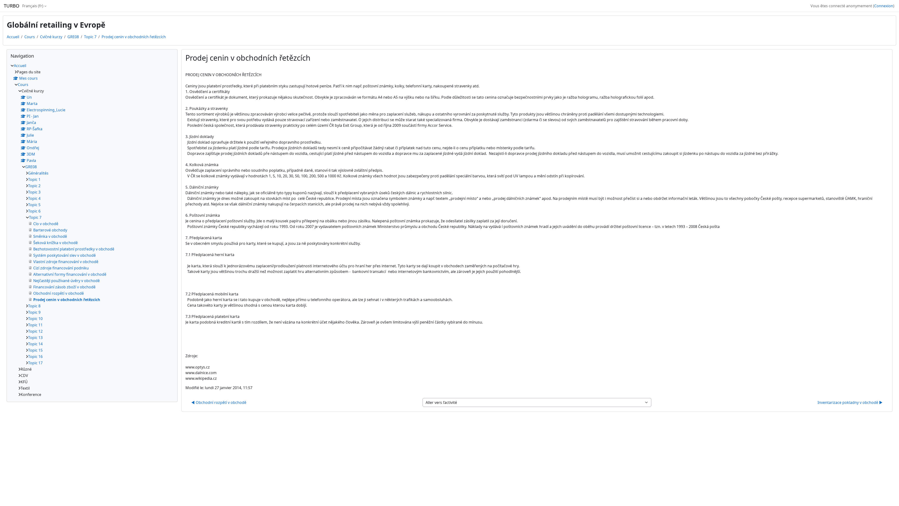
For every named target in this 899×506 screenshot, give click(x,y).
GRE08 (73, 36)
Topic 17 (35, 362)
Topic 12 (35, 331)
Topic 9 (34, 312)
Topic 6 (34, 211)
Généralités (38, 173)
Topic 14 (35, 343)
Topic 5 (34, 204)
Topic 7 (90, 36)
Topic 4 (34, 198)
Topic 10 (35, 318)
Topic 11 (35, 324)
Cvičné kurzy (51, 36)
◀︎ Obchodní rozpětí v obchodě (218, 402)
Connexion (883, 5)
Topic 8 (34, 306)
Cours (29, 36)
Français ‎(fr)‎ (32, 5)
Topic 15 (35, 350)
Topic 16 (35, 356)
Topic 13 (35, 337)
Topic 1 (34, 179)
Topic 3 (34, 192)
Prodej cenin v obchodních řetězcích (134, 36)
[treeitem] (92, 230)
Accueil (13, 36)
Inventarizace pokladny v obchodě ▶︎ (850, 402)
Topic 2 (34, 185)
